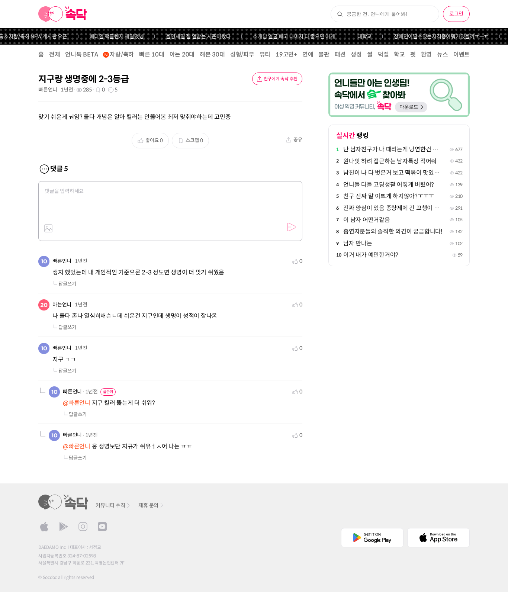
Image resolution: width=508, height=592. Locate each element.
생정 (356, 54)
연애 (308, 54)
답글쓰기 (67, 284)
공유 (297, 139)
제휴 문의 (148, 505)
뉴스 (442, 54)
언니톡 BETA (81, 54)
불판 (323, 54)
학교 (399, 54)
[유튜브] (102, 527)
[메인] (62, 14)
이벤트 (461, 54)
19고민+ (286, 54)
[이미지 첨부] (48, 228)
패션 (340, 54)
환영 (426, 54)
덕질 (383, 54)
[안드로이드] (64, 527)
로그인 (456, 13)
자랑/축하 (122, 54)
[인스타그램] (83, 527)
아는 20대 (182, 54)
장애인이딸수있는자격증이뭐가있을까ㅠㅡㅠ (436, 36)
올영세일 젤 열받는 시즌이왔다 (193, 36)
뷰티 (265, 54)
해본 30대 (212, 54)
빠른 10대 (151, 54)
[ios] (44, 527)
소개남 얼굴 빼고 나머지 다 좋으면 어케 (289, 36)
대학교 (359, 36)
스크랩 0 (194, 140)
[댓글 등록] (291, 227)
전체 (54, 54)
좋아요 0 (154, 140)
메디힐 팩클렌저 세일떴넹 (111, 36)
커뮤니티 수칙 (110, 505)
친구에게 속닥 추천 (281, 78)
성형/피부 (242, 54)
